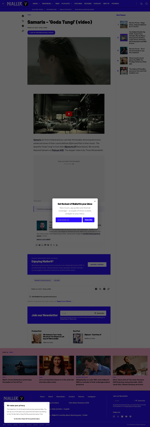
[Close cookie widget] (47, 404)
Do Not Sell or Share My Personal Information (27, 419)
